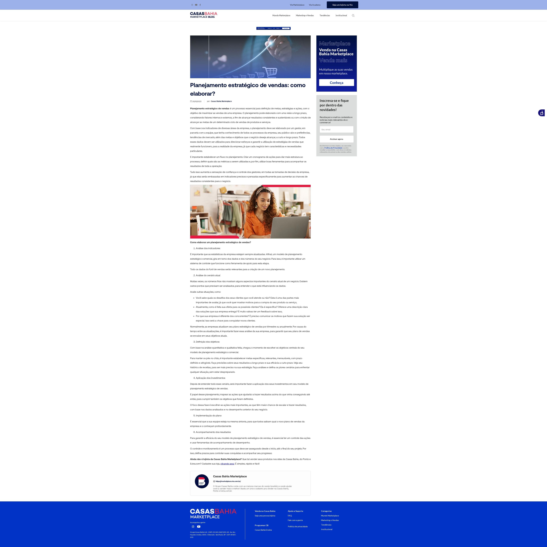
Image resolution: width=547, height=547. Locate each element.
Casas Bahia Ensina (263, 530)
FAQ (290, 515)
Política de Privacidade (333, 148)
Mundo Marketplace (330, 515)
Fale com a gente (295, 520)
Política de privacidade (298, 526)
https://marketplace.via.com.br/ (228, 481)
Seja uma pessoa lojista (265, 515)
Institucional (326, 529)
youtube (196, 5)
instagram (192, 5)
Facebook (200, 5)
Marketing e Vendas (330, 520)
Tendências (326, 524)
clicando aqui (227, 463)
